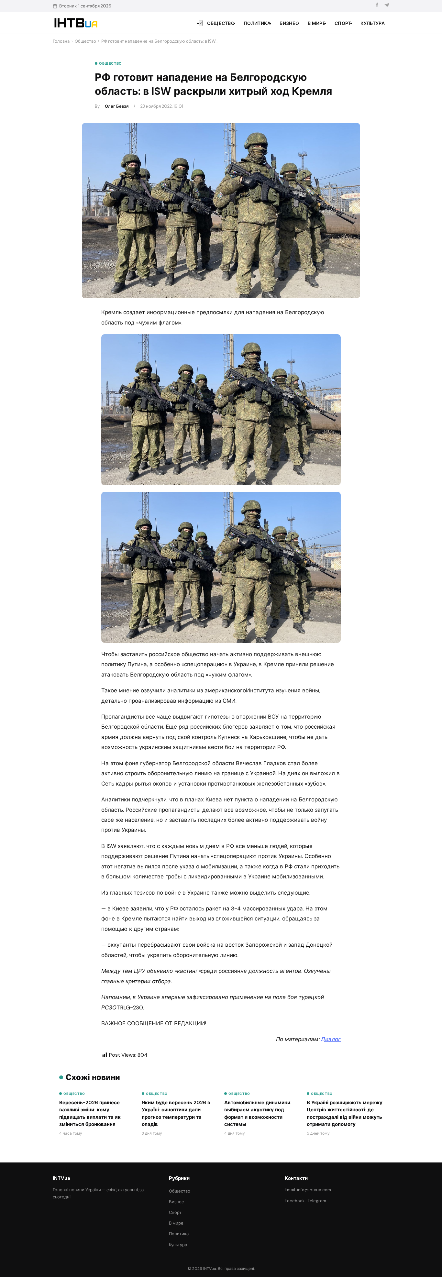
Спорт (343, 23)
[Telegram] (386, 6)
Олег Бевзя (116, 106)
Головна (61, 41)
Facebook (295, 1201)
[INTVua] (75, 23)
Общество (221, 23)
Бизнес (289, 23)
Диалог (331, 1039)
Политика (257, 23)
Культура (372, 23)
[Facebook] (377, 6)
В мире (317, 23)
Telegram (317, 1201)
